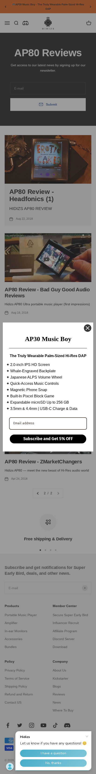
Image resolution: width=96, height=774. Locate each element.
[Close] (87, 328)
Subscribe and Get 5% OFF (48, 438)
